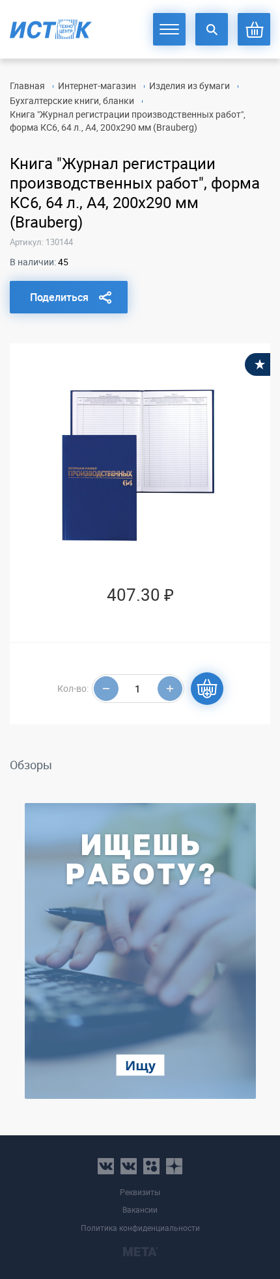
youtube (174, 1166)
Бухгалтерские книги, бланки (72, 100)
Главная (27, 85)
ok (151, 1166)
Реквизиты (140, 1192)
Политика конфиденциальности (140, 1228)
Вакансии (140, 1210)
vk (106, 1166)
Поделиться (59, 297)
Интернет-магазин (97, 85)
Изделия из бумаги (189, 85)
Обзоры (31, 764)
